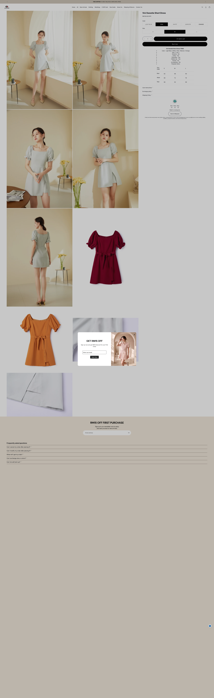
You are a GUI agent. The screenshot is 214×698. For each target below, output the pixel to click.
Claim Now (94, 357)
